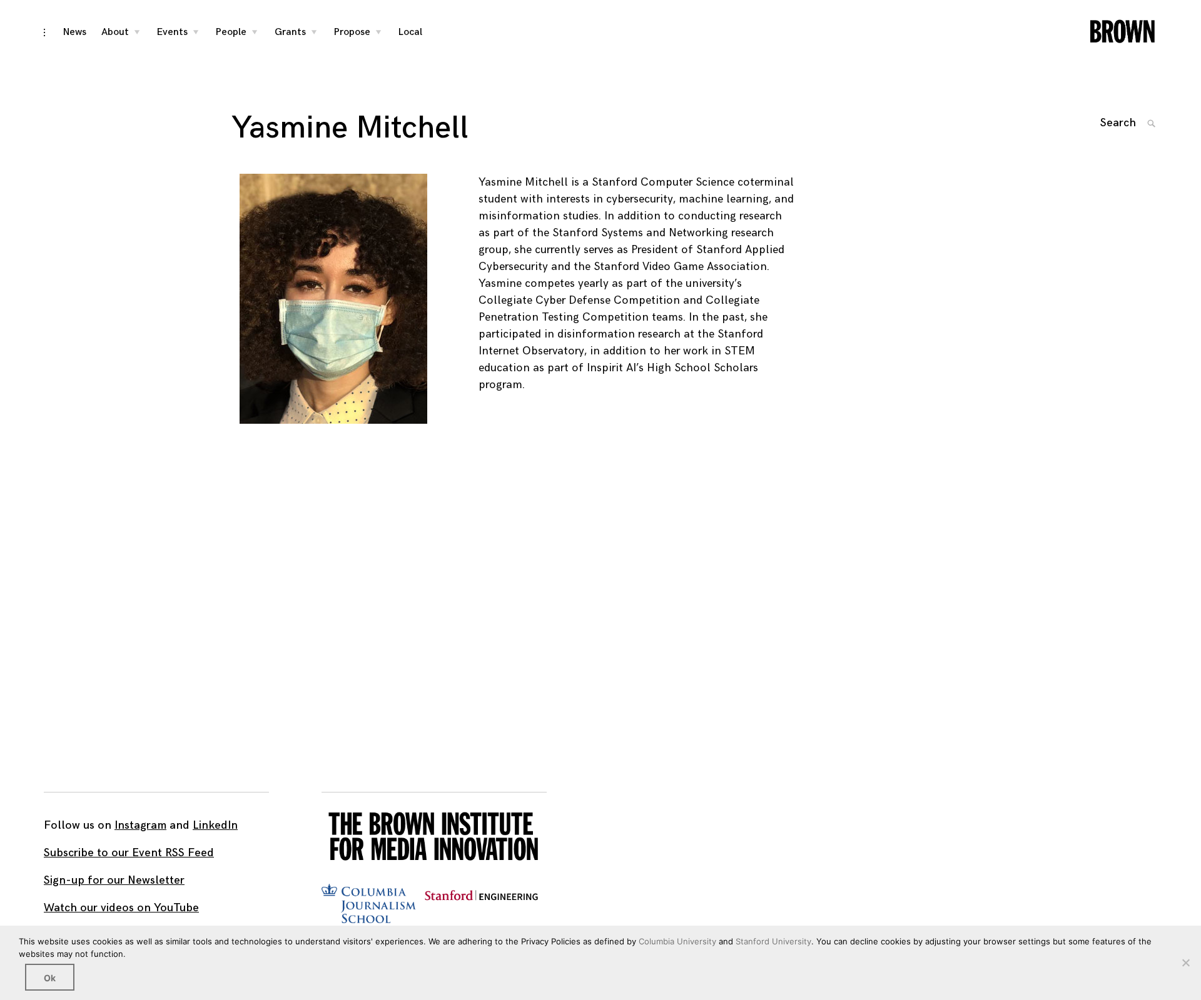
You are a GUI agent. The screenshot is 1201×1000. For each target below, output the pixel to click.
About (115, 32)
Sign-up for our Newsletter (114, 880)
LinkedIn (215, 825)
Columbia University (677, 941)
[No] (1185, 962)
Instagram (140, 825)
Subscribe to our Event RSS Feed (129, 852)
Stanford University (773, 941)
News (74, 32)
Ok (50, 977)
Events (172, 32)
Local (410, 32)
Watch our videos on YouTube (121, 907)
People (231, 32)
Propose (352, 32)
